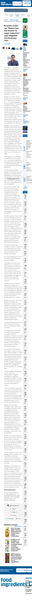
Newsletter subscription (27, 2)
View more (17, 526)
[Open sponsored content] (16, 11)
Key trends (28, 15)
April (12, 217)
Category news (17, 15)
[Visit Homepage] (8, 6)
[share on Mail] (9, 48)
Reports (23, 14)
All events (25, 187)
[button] (13, 508)
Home (6, 14)
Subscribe (29, 570)
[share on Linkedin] (3, 48)
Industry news (11, 15)
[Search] (20, 3)
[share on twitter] (6, 48)
